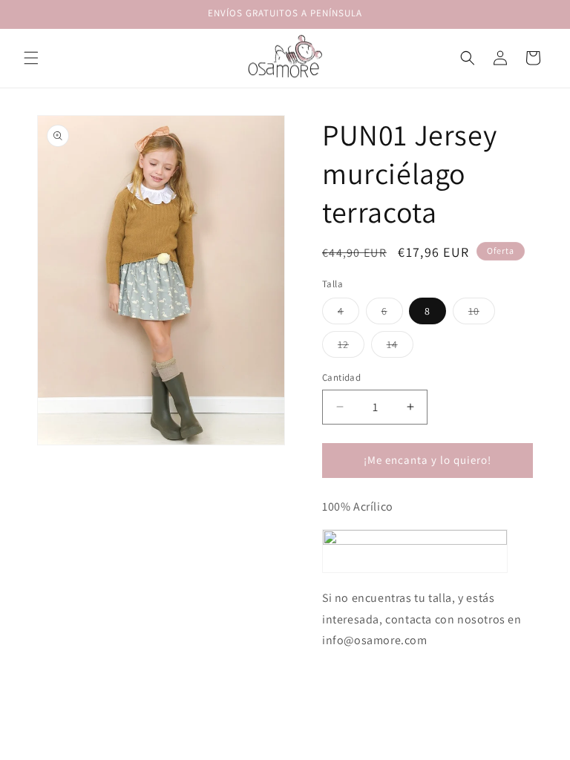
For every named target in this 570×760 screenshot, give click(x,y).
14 (400, 347)
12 (351, 347)
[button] (31, 58)
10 (481, 314)
